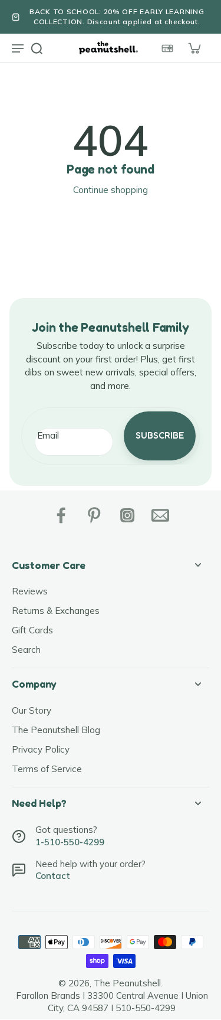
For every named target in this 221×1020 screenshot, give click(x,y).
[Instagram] (127, 515)
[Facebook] (61, 515)
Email (48, 435)
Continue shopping (110, 189)
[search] (37, 48)
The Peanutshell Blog (56, 729)
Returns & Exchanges (56, 610)
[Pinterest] (94, 515)
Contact (52, 875)
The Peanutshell (127, 983)
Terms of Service (47, 768)
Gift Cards (32, 630)
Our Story (31, 710)
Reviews (30, 591)
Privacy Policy (41, 749)
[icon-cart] (194, 48)
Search (26, 649)
